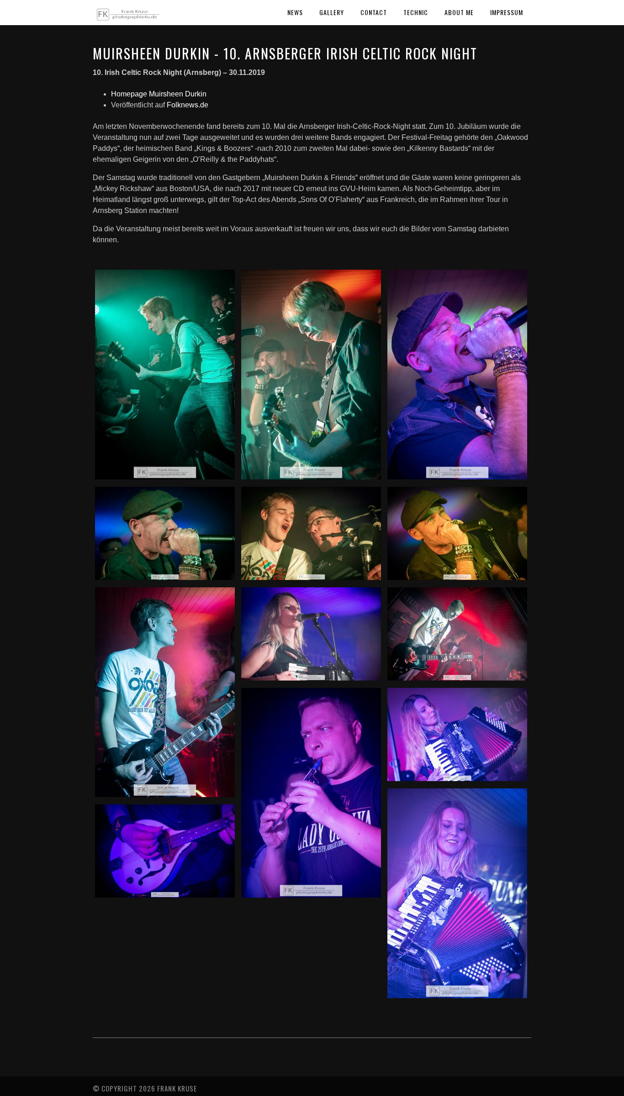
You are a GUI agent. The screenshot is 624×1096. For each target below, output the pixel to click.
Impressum (506, 12)
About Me (459, 12)
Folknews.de (187, 105)
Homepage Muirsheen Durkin (158, 94)
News (295, 12)
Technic (415, 12)
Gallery (331, 12)
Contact (373, 12)
